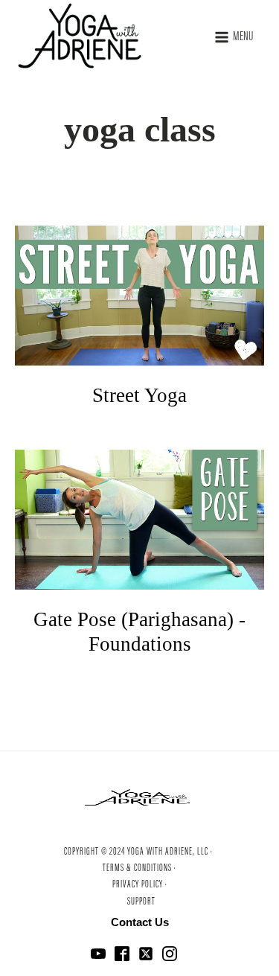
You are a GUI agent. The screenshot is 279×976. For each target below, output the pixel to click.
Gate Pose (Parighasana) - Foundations (139, 631)
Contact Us (140, 922)
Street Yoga (139, 395)
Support (141, 902)
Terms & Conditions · (139, 869)
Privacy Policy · (139, 885)
